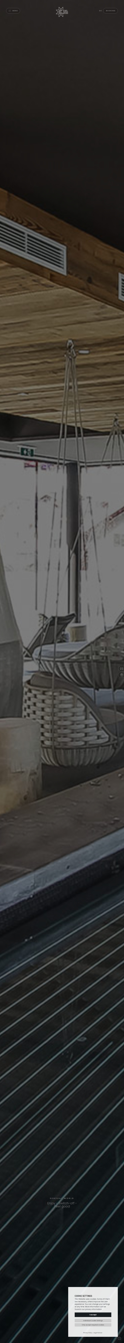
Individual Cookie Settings (93, 1320)
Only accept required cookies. (93, 1325)
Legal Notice (97, 1333)
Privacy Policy (87, 1333)
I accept (93, 1315)
